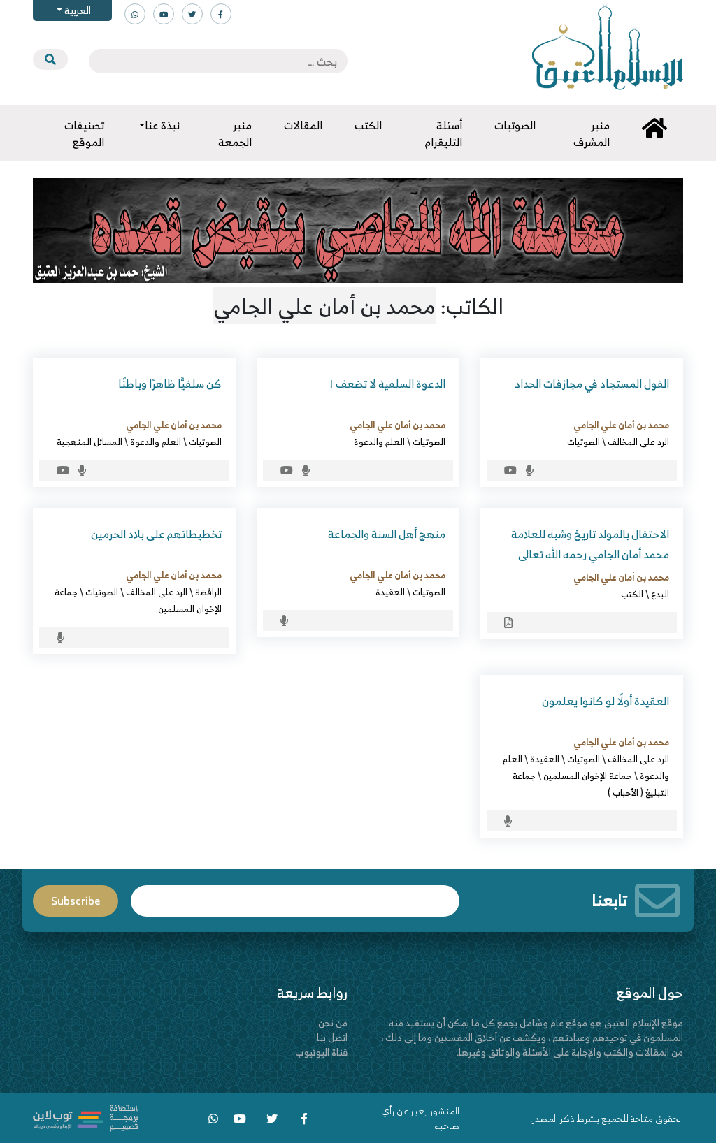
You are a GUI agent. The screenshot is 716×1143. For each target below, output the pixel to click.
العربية (76, 10)
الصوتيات (583, 441)
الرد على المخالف (638, 441)
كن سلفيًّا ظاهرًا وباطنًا (170, 383)
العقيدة (390, 591)
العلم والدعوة (379, 441)
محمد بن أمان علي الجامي (621, 424)
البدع (660, 594)
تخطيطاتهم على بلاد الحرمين (156, 534)
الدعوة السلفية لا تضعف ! (387, 383)
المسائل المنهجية (89, 441)
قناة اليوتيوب (321, 1052)
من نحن (333, 1022)
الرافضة (208, 591)
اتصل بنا (332, 1037)
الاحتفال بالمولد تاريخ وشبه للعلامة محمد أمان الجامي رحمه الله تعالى (590, 544)
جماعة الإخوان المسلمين (587, 775)
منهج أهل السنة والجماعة (386, 534)
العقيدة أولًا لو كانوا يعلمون (605, 701)
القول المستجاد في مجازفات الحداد (592, 383)
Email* (295, 895)
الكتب (632, 594)
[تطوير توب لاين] (85, 1116)
